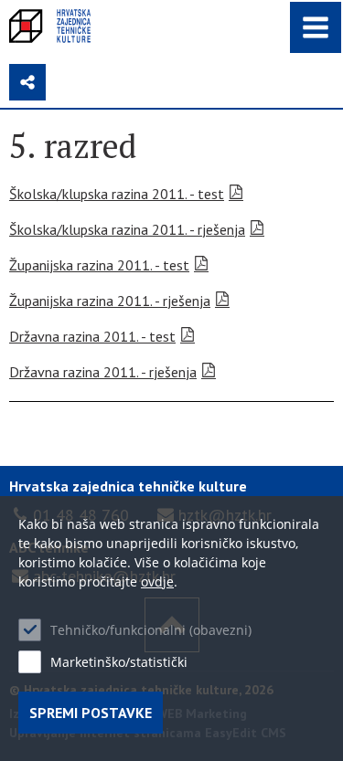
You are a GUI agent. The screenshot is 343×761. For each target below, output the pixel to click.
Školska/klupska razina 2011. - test (116, 194)
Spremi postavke (90, 712)
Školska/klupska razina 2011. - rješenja (127, 229)
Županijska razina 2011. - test (99, 265)
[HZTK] (50, 26)
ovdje (157, 581)
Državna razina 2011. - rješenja (103, 372)
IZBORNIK (315, 27)
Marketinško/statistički (119, 662)
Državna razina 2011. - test (92, 336)
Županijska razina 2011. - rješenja (109, 300)
